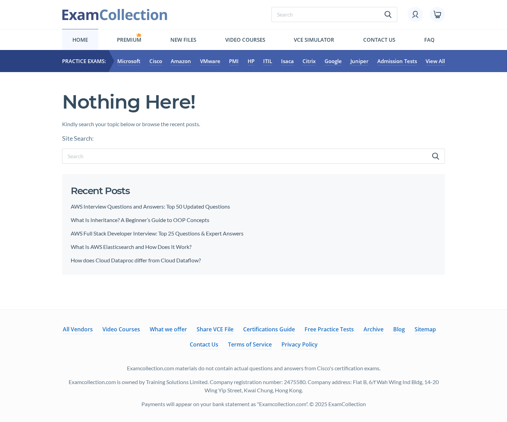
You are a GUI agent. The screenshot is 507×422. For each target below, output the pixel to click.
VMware (210, 61)
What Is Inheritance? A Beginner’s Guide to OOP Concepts (140, 220)
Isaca (287, 61)
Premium (129, 39)
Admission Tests (397, 61)
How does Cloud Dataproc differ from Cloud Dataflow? (136, 260)
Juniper (359, 61)
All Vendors (78, 329)
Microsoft (128, 61)
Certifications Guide (269, 329)
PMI (234, 61)
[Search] (435, 156)
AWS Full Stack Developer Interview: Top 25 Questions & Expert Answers (158, 233)
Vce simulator (314, 39)
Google (333, 61)
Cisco (155, 61)
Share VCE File (215, 329)
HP (251, 61)
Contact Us (379, 39)
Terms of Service (250, 344)
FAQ (429, 39)
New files (183, 39)
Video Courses (245, 39)
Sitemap (425, 329)
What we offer (168, 329)
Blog (399, 329)
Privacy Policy (299, 344)
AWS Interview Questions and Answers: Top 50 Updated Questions (150, 206)
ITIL (267, 61)
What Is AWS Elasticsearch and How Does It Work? (131, 246)
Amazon (181, 61)
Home (80, 39)
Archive (374, 329)
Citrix (309, 61)
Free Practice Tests (329, 329)
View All (435, 61)
